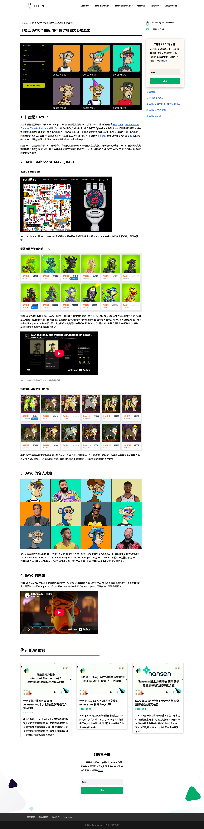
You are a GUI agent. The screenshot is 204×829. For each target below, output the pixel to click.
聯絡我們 (56, 817)
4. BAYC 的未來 (154, 115)
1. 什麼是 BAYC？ (155, 97)
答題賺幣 (155, 6)
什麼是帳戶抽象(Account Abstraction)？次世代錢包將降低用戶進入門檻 (45, 704)
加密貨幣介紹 (171, 6)
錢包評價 (141, 6)
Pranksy (102, 135)
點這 (165, 61)
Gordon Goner (132, 124)
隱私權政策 (43, 817)
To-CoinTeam (168, 23)
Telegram (68, 817)
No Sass (55, 128)
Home (23, 23)
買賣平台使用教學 (123, 6)
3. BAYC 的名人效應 (156, 109)
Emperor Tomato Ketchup (34, 128)
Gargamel (118, 124)
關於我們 (31, 817)
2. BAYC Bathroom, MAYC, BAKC (163, 103)
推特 (131, 135)
